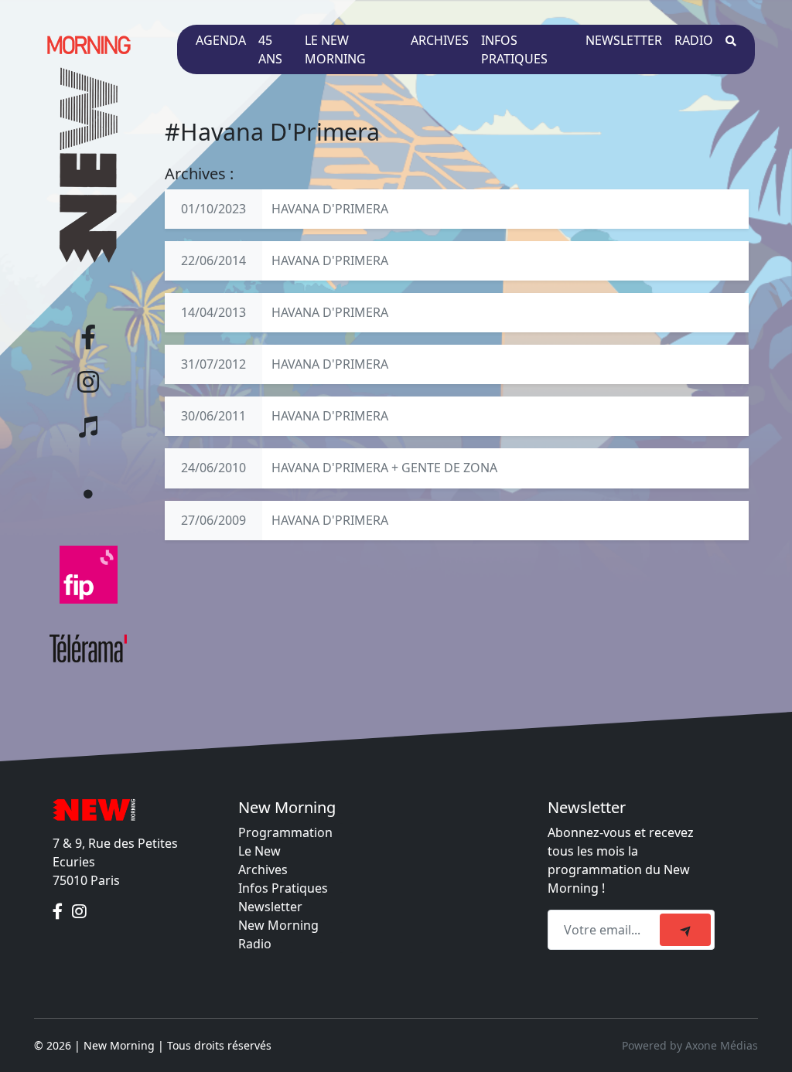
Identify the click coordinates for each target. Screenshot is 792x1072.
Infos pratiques (514, 49)
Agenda (221, 40)
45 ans (270, 49)
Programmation (285, 832)
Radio (693, 40)
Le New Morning (335, 49)
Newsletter (623, 40)
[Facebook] (59, 911)
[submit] (685, 930)
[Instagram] (79, 911)
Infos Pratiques (283, 888)
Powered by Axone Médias (690, 1045)
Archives (440, 40)
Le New (259, 850)
